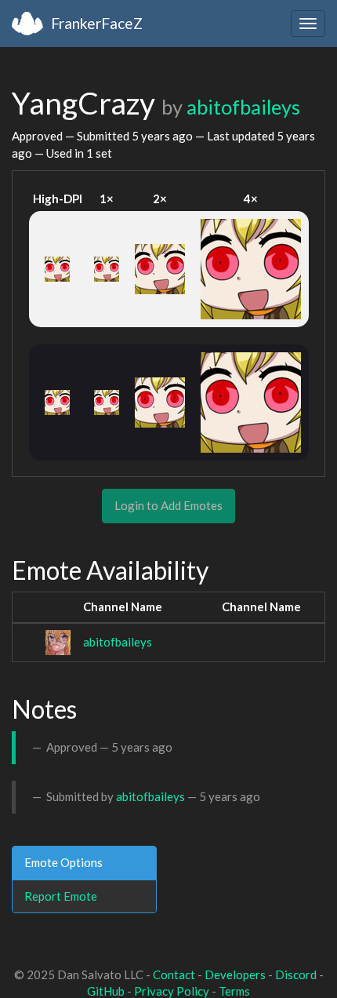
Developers (235, 974)
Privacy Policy (171, 991)
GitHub (106, 991)
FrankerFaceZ (97, 23)
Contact (174, 974)
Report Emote (60, 896)
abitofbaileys (243, 106)
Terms (234, 991)
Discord (296, 974)
